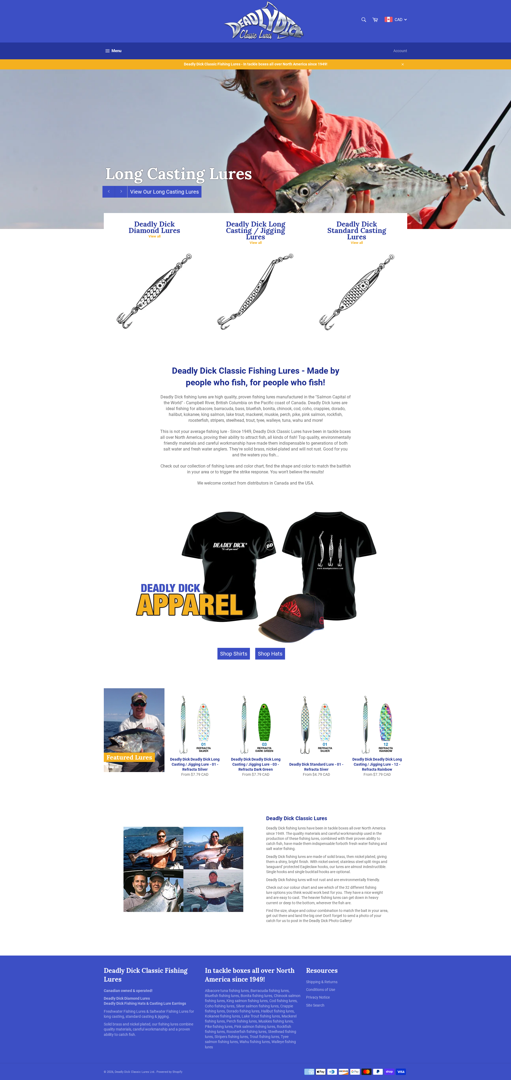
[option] (255, 149)
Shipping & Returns (321, 982)
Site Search (315, 1005)
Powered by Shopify (169, 1072)
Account (400, 51)
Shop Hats (270, 653)
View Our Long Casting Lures (164, 192)
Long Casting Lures (178, 173)
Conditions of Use (320, 989)
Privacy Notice (318, 997)
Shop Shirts (233, 653)
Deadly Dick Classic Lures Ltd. (135, 1072)
